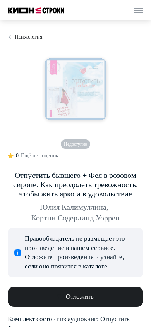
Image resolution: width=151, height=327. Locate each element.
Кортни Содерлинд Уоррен (75, 217)
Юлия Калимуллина (74, 207)
